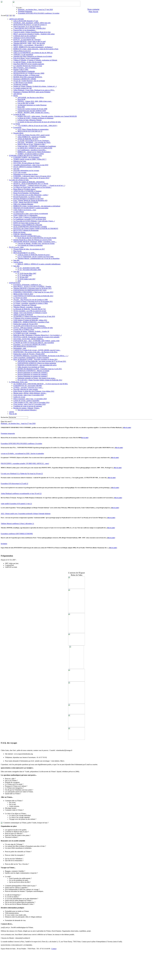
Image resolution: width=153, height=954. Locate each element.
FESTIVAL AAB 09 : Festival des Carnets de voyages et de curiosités (36, 337)
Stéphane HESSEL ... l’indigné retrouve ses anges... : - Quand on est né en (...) (39, 185)
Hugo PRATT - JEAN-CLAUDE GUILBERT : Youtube (32, 286)
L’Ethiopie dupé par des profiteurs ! (25, 36)
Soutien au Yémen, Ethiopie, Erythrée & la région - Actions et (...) (35, 86)
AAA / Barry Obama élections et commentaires (33, 129)
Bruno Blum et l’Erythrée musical (24, 189)
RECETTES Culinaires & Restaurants (26, 230)
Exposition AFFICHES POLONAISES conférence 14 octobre (38, 13)
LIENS (11, 412)
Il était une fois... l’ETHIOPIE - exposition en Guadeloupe (36, 146)
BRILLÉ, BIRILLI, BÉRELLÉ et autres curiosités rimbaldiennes (38, 264)
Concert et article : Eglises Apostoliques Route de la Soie (32, 32)
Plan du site (13, 414)
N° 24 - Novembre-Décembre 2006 (29, 270)
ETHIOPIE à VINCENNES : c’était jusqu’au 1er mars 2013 (33, 292)
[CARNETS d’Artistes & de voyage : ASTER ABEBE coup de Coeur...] (76, 612)
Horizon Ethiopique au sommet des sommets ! (32, 372)
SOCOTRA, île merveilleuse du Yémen (26, 163)
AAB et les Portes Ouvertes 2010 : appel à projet (33, 135)
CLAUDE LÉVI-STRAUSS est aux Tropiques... (33, 140)
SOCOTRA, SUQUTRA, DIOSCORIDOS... (28, 339)
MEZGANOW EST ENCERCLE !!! (29, 131)
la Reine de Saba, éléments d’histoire (29, 120)
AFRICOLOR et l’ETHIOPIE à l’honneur (27, 191)
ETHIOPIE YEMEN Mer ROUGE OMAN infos (25, 155)
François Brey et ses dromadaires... (24, 30)
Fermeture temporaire (25, 11)
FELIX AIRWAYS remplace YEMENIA (26, 167)
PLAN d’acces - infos (16, 247)
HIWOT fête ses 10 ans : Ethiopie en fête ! (31, 144)
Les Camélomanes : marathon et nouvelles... (31, 150)
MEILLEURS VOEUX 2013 (23, 294)
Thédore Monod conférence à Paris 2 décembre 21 (17, 523)
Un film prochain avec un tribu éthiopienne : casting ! (30, 195)
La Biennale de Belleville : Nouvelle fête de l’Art (29, 309)
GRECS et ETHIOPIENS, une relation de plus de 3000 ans (33, 53)
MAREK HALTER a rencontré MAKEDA (27, 77)
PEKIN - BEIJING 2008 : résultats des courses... (33, 112)
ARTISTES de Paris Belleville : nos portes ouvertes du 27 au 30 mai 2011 (41, 361)
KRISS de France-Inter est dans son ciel (26, 223)
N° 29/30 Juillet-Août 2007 (26, 279)
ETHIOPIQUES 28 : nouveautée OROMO (27, 386)
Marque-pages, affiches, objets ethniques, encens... (30, 393)
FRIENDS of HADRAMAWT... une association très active (37, 365)
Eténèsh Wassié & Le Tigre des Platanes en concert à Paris (32, 240)
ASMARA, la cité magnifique (23, 54)
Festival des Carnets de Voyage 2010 (25, 324)
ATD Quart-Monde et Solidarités (24, 71)
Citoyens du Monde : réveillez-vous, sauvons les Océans (36, 243)
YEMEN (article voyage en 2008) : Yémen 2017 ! (29, 159)
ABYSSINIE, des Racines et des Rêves (30, 97)
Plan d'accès (93, 11)
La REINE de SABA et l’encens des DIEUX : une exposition (33, 342)
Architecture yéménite (20, 84)
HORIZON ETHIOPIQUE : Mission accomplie (33, 371)
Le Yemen (16, 124)
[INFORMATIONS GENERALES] (76, 588)
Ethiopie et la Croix (19, 161)
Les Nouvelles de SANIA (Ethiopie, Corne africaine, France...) (34, 221)
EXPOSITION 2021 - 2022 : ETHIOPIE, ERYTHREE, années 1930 (36, 341)
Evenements (17, 127)
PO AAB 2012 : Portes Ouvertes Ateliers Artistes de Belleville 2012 (39, 380)
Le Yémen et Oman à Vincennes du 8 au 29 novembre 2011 (33, 301)
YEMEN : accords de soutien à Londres (30, 154)
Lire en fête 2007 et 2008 (25, 103)
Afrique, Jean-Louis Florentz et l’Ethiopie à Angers (30, 313)
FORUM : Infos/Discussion (22, 234)
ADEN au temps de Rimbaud (23, 314)
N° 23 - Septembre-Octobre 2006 (28, 268)
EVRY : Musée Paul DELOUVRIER (25, 202)
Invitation (4, 544)
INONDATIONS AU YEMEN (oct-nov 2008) (28, 73)
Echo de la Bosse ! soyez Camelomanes (26, 58)
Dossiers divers (18, 133)
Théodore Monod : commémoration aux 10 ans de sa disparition (38, 258)
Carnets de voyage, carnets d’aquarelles (26, 400)
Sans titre (16, 169)
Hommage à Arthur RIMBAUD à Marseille (27, 225)
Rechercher (4, 417)
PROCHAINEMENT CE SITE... (24, 253)
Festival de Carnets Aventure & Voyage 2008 (32, 109)
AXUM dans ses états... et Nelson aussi (26, 75)
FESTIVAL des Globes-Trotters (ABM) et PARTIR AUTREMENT (35, 228)
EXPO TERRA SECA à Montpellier (25, 215)
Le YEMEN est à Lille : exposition (24, 333)
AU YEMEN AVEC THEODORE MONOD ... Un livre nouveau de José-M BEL (40, 384)
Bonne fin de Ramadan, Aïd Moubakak (26, 193)
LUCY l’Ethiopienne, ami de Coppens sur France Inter (35, 256)
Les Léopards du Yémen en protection (30, 245)
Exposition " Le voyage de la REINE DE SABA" (29, 344)
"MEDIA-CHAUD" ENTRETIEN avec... (27, 236)
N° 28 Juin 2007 (22, 277)
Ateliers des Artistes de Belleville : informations (28, 182)
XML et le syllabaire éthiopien (23, 204)
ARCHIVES (17, 94)
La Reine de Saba (19, 114)
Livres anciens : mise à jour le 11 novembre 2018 (29, 404)
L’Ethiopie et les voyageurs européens (25, 318)
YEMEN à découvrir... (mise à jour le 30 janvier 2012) (31, 178)
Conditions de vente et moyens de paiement (27, 406)
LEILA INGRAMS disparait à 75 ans (25, 21)
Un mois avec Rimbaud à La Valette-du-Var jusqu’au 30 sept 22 (22, 473)
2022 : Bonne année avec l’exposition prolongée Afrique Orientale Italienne (25, 513)
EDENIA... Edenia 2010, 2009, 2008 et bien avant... (34, 101)
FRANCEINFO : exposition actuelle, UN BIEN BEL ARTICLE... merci (25, 463)
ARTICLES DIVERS (16, 19)
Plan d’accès (17, 251)
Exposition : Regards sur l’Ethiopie (24, 305)
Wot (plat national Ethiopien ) (27, 410)
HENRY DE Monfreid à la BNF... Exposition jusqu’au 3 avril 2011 (39, 369)
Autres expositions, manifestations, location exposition (31, 357)
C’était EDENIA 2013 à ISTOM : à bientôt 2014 (29, 28)
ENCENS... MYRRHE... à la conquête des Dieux (33, 142)
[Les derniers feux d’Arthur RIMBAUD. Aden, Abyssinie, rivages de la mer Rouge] (76, 714)
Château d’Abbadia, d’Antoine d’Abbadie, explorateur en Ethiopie (35, 60)
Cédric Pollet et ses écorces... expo (24, 210)
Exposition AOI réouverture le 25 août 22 (14, 483)
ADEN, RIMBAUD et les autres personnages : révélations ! (33, 47)
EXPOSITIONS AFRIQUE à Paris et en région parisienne (36, 363)
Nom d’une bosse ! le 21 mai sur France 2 (27, 26)
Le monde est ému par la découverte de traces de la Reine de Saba (39, 122)
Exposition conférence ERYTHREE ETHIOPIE (17, 534)
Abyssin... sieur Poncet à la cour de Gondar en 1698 (30, 299)
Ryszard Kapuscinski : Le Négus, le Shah (27, 197)
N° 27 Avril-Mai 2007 (24, 275)
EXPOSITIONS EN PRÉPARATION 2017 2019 (29, 290)
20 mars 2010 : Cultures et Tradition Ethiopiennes (29, 217)
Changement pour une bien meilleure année (31, 111)
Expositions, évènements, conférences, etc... (27, 285)
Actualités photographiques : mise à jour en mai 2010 (30, 165)
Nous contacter (93, 9)
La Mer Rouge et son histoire (22, 82)
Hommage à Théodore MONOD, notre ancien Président (31, 92)
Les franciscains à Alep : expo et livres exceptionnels (30, 213)
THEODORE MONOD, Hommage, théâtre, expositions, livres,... (35, 241)
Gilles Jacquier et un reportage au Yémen (30, 367)
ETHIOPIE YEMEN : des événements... (26, 157)
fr (7, 15)
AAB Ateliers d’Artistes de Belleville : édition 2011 (30, 320)
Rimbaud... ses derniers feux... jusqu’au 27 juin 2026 (35, 9)
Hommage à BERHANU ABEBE (24, 79)
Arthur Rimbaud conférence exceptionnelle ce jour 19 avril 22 (21, 493)
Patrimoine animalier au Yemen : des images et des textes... (36, 378)
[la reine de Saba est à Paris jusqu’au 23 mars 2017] (76, 703)
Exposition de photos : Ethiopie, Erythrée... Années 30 (31, 331)
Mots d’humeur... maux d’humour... (25, 67)
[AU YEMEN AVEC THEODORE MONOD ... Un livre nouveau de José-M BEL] (76, 645)
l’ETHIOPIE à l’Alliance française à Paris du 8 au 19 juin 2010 (34, 316)
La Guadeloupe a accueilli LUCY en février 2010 (29, 219)
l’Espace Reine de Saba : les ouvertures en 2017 (29, 249)
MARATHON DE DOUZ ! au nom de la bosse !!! (30, 24)
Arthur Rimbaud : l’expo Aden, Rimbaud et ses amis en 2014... (34, 90)
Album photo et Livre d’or (22, 51)
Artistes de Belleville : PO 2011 (27, 139)
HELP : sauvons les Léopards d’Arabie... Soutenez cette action (34, 34)
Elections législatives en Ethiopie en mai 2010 (28, 198)
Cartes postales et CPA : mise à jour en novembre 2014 (31, 402)
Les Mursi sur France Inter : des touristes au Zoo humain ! (32, 187)
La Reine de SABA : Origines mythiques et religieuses (35, 118)
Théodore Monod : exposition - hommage (27, 307)
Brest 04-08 (21, 99)
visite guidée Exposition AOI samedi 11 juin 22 (16, 503)
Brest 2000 (21, 107)
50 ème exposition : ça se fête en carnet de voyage (29, 311)
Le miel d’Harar (18, 212)
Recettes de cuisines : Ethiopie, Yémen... (26, 408)
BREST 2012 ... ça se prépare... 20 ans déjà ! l (28, 45)
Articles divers (18, 262)
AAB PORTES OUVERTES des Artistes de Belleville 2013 (33, 296)
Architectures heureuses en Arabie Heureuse (32, 105)
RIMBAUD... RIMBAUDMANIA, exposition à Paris (31, 322)
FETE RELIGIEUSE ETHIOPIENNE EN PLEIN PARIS (36, 238)
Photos (15, 96)
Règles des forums (19, 232)
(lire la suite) (127, 427)
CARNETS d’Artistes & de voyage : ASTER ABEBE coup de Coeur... (36, 350)
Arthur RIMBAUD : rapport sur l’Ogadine (31, 137)
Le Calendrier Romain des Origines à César (27, 66)
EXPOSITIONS (14, 283)
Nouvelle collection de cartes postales (25, 389)
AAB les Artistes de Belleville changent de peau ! (33, 255)
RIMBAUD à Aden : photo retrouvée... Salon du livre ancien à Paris (35, 49)
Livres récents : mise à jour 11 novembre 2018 (28, 395)
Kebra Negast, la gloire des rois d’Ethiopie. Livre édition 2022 (33, 391)
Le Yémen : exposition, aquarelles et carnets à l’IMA (30, 303)
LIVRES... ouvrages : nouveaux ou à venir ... (28, 387)
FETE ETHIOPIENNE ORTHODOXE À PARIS (30, 227)
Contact (53, 949)
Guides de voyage (19, 397)
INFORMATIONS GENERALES (24, 346)
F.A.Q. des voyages (19, 172)
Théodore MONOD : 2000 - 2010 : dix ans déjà (29, 43)
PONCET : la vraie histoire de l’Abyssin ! (27, 39)
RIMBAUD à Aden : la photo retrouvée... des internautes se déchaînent (36, 206)
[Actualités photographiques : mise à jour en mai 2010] (76, 739)
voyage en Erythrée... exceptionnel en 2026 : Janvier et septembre (22, 453)
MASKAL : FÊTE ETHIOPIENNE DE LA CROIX (30, 183)
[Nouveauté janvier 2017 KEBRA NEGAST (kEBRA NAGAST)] (76, 668)
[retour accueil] (1, 2)
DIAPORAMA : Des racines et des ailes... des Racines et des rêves (35, 352)
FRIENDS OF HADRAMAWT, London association (30, 208)
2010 (19, 281)
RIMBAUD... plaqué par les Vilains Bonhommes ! (34, 152)
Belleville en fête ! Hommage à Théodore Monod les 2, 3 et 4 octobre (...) (37, 335)
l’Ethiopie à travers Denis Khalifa (24, 38)
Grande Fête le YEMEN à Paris (23, 329)
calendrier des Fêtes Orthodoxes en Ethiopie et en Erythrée (32, 56)
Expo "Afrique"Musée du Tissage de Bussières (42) (30, 200)
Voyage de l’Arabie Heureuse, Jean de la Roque (29, 81)
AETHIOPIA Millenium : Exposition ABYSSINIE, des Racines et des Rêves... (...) (40, 356)
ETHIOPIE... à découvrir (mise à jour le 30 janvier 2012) (32, 176)
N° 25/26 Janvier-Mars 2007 (26, 273)
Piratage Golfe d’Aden (20, 69)
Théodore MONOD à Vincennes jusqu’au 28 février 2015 (32, 288)
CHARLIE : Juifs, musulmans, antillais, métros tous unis (31, 23)
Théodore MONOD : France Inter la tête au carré (29, 41)
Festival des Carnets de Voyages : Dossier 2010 (28, 354)
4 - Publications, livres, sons (18, 382)
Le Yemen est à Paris (20, 298)
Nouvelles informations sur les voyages (26, 170)
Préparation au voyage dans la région (25, 174)
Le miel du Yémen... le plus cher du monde (27, 62)
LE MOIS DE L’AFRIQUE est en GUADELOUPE (34, 148)
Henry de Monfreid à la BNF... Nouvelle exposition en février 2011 (35, 359)
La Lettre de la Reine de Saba (19, 180)
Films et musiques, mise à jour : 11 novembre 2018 (30, 399)
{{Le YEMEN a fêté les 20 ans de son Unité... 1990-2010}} (37, 125)
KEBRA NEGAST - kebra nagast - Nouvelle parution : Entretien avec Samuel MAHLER (47, 116)
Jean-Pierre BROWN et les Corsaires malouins (28, 64)
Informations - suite (19, 348)
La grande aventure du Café (22, 88)
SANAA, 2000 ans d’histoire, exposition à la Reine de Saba (33, 328)
